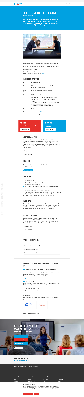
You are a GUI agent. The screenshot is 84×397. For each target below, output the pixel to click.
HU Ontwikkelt (60, 379)
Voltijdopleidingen (17, 376)
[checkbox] (18, 348)
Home (15, 7)
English (69, 0)
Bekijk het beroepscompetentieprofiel (32, 278)
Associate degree (31, 376)
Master (29, 379)
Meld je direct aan (24, 129)
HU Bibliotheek (60, 377)
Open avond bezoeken (20, 339)
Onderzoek (38, 3)
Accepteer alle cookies (28, 393)
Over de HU (50, 3)
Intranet (63, 0)
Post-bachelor (26, 15)
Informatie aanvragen (49, 129)
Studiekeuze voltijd (31, 381)
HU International (60, 376)
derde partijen (33, 386)
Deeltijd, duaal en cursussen (22, 7)
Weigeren (36, 393)
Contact (66, 0)
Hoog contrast (59, 0)
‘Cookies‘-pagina (54, 390)
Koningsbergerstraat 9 (36, 111)
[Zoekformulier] (69, 4)
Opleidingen (26, 3)
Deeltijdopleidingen (17, 377)
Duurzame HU (60, 381)
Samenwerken (44, 3)
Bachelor (29, 377)
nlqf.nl (43, 73)
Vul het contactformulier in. (21, 360)
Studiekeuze (32, 3)
